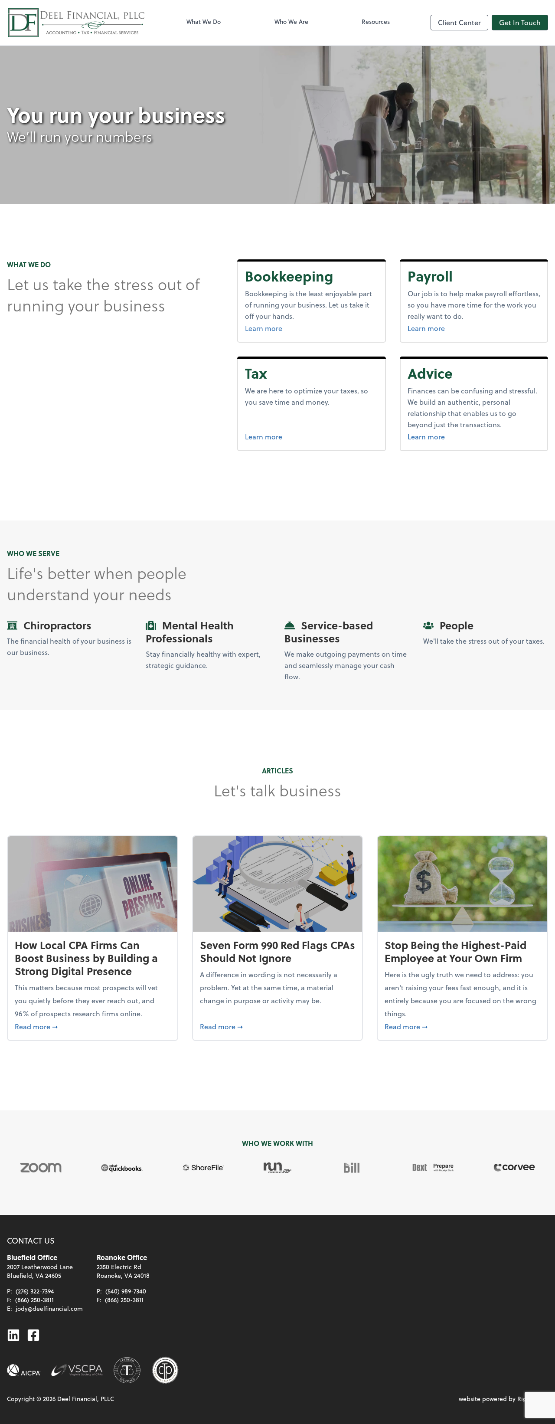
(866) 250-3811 (34, 1299)
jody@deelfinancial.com (49, 1308)
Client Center (459, 22)
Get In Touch (520, 22)
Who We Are (291, 21)
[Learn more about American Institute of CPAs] (24, 1370)
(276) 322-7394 (35, 1291)
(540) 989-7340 (125, 1291)
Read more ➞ (92, 1026)
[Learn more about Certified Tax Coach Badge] (127, 1370)
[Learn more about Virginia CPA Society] (77, 1370)
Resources (376, 21)
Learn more (296, 328)
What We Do (203, 21)
